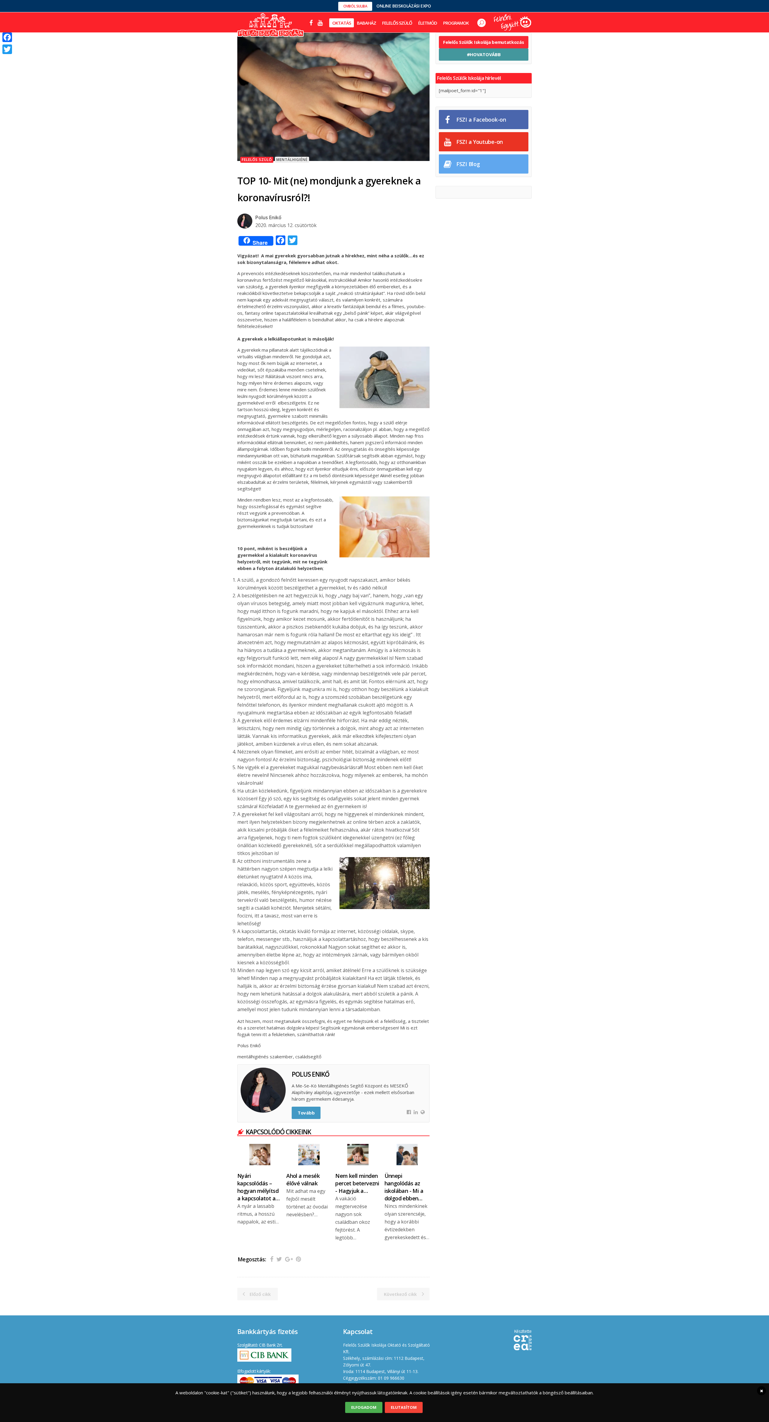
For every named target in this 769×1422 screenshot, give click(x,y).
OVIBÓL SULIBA (355, 6)
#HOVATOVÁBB (484, 54)
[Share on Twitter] (279, 1259)
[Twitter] (7, 49)
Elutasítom (404, 1407)
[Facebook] (7, 37)
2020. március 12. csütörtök (286, 225)
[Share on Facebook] (271, 1259)
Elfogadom (363, 1407)
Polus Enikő (268, 217)
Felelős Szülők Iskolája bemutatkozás (483, 42)
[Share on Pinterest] (298, 1259)
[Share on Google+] (289, 1259)
